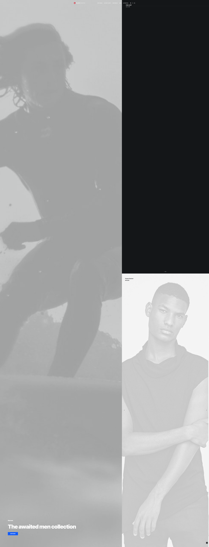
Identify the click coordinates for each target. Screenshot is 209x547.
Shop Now (13, 533)
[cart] (134, 3)
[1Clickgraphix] (79, 3)
